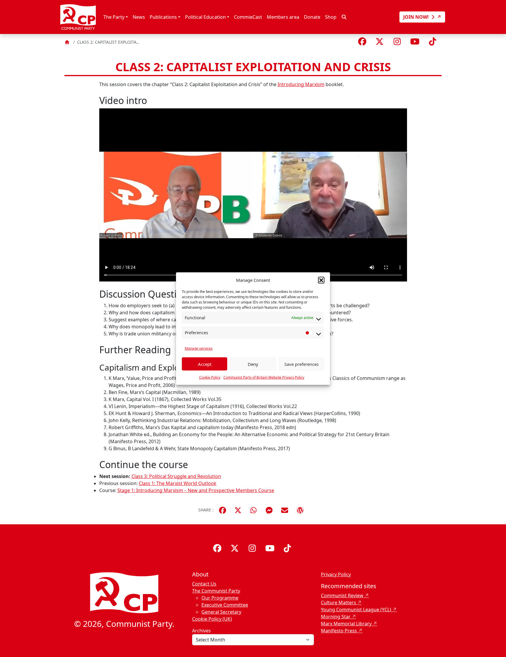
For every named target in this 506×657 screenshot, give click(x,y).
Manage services (199, 348)
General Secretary (221, 612)
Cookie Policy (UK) (212, 619)
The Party (113, 17)
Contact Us (204, 584)
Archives (201, 630)
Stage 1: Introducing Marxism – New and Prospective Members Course (195, 490)
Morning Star (336, 616)
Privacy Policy (336, 574)
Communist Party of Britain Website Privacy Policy (263, 377)
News (139, 17)
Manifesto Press (339, 630)
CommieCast (248, 17)
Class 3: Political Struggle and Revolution (176, 476)
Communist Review (342, 595)
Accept (204, 364)
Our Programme (219, 598)
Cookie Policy (209, 377)
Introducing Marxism (301, 84)
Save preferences (301, 364)
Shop (330, 17)
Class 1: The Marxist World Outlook (177, 483)
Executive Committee (224, 605)
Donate (312, 17)
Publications (163, 17)
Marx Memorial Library (346, 623)
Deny (253, 364)
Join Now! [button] (416, 17)
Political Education (205, 17)
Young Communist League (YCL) (356, 609)
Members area (283, 17)
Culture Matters (338, 602)
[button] (321, 280)
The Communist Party (216, 591)
